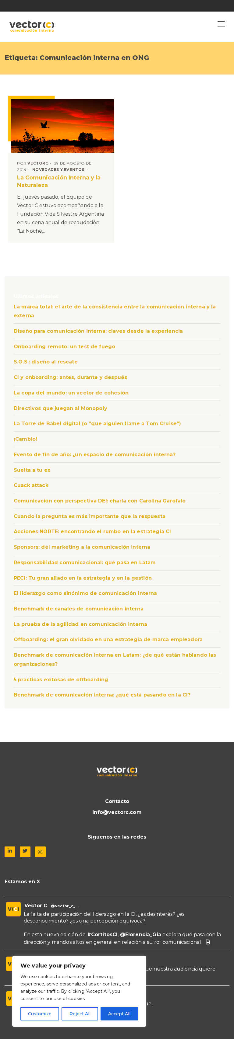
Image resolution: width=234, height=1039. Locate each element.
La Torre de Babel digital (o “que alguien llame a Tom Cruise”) (97, 423)
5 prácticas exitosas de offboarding (61, 680)
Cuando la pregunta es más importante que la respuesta (89, 516)
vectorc (37, 163)
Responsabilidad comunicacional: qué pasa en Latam (85, 562)
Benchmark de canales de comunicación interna (79, 609)
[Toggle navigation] (221, 24)
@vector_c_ (63, 906)
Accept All (119, 1013)
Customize (39, 1013)
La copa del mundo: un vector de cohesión (71, 393)
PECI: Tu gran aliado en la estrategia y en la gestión (83, 578)
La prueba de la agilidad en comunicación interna (80, 624)
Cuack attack (31, 485)
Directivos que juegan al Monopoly (60, 408)
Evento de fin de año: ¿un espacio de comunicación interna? (95, 454)
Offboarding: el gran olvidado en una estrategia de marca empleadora (108, 639)
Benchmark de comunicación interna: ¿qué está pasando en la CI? (102, 695)
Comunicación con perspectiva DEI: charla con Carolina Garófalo (100, 501)
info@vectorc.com (116, 812)
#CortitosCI (102, 934)
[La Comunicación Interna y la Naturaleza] (62, 126)
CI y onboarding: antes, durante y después (70, 377)
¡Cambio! (25, 439)
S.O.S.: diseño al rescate (46, 362)
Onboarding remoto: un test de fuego (64, 346)
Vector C (35, 906)
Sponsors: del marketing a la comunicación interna (82, 547)
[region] (79, 991)
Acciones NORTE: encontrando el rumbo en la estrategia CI (92, 531)
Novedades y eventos (58, 169)
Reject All (79, 1013)
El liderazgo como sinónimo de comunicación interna (85, 593)
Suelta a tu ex (32, 470)
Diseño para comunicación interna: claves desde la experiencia (98, 331)
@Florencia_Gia (140, 934)
